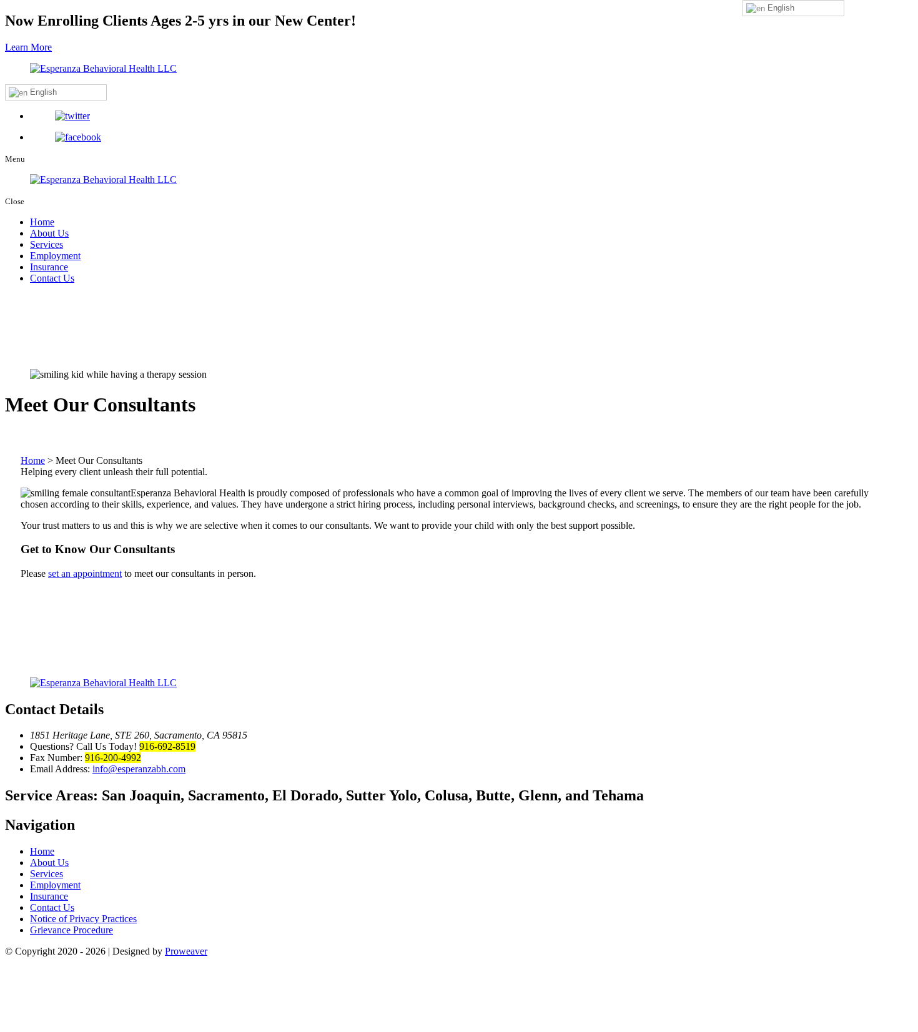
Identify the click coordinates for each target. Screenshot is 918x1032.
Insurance (49, 267)
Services (46, 244)
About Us (49, 233)
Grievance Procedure (71, 930)
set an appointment (85, 573)
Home (42, 222)
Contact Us (52, 278)
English (42, 92)
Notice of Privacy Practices (83, 918)
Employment (55, 255)
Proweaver (186, 951)
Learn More (28, 47)
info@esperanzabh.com (138, 769)
